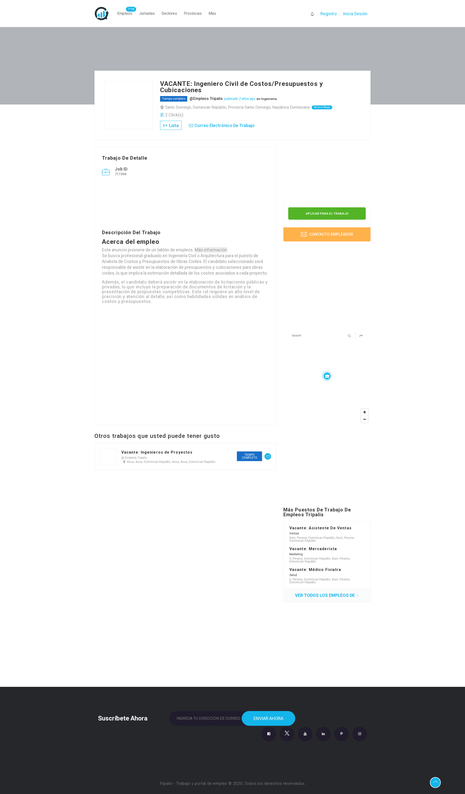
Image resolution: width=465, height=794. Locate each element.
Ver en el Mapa (322, 107)
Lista (173, 125)
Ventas (294, 533)
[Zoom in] (364, 412)
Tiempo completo (173, 98)
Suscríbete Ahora (122, 718)
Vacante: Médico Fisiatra (315, 569)
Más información (211, 249)
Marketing (296, 554)
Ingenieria (269, 99)
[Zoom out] (364, 419)
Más (212, 13)
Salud (293, 575)
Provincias (193, 13)
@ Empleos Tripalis (134, 457)
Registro (328, 13)
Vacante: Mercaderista (313, 549)
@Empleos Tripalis (206, 98)
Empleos (124, 13)
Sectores (169, 13)
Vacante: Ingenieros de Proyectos (157, 452)
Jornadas (147, 13)
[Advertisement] (185, 204)
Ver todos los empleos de (325, 595)
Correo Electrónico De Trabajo (224, 125)
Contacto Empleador (330, 234)
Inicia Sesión (355, 13)
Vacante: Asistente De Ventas (320, 528)
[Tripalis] (104, 13)
